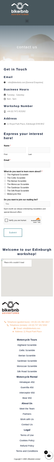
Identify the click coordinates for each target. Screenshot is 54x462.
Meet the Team (27, 408)
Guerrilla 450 (27, 387)
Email (7, 160)
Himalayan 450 (27, 382)
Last (30, 154)
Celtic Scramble (27, 350)
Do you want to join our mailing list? (21, 200)
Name (7, 146)
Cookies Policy (27, 440)
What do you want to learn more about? (23, 171)
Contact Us (27, 424)
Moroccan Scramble (27, 366)
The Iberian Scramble (16, 181)
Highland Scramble (27, 345)
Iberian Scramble (27, 355)
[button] (27, 21)
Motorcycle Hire (14, 194)
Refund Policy (27, 446)
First (5, 154)
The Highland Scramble (17, 175)
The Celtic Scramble (16, 178)
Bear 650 (27, 398)
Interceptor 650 (27, 392)
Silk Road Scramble (27, 371)
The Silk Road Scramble (18, 191)
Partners (27, 414)
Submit (13, 233)
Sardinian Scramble (27, 361)
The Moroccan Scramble (18, 184)
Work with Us (27, 419)
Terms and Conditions (27, 451)
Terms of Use (27, 435)
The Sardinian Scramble (18, 187)
